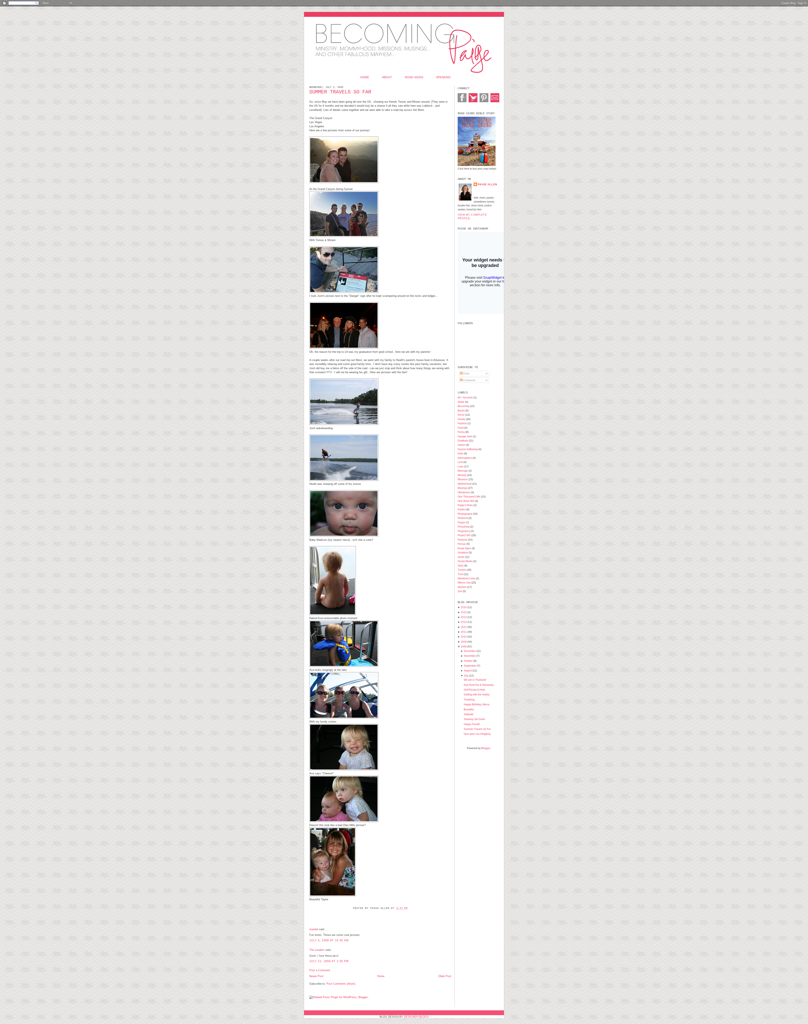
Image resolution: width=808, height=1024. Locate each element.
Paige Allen (487, 184)
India (461, 453)
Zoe (460, 591)
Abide (461, 402)
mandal (313, 929)
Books (461, 410)
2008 (464, 646)
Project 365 (464, 535)
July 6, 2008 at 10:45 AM (329, 940)
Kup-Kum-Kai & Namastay (479, 684)
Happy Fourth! (472, 724)
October (468, 660)
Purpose (463, 539)
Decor (461, 414)
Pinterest (463, 518)
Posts (465, 373)
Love (461, 466)
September (470, 665)
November (470, 655)
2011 (464, 631)
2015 (464, 612)
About (387, 77)
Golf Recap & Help (474, 689)
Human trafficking (468, 449)
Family (462, 419)
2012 (464, 627)
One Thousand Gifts (469, 496)
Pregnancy (464, 531)
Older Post (444, 976)
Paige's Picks (465, 505)
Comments (469, 380)
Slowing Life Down (474, 719)
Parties (462, 509)
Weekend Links (467, 578)
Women (462, 587)
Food (461, 427)
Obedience (464, 492)
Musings (463, 488)
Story (461, 565)
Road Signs (414, 77)
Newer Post (316, 976)
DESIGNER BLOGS (416, 1016)
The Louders (316, 949)
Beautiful (469, 709)
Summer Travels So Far (340, 92)
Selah (461, 557)
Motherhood (465, 483)
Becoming (464, 406)
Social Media (465, 561)
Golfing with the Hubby (477, 694)
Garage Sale (465, 436)
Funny (461, 432)
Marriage (463, 470)
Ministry (462, 475)
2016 (464, 607)
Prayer (462, 522)
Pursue (462, 544)
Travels (462, 569)
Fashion (463, 423)
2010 (464, 636)
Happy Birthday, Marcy (476, 704)
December (470, 651)
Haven (462, 444)
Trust (461, 574)
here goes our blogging (477, 733)
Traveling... (470, 699)
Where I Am (464, 582)
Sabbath (468, 714)
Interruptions (465, 457)
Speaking (443, 77)
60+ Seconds (465, 397)
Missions (463, 479)
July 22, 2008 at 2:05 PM (329, 961)
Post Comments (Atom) (340, 983)
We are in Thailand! (475, 679)
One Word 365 (466, 501)
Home (364, 77)
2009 (464, 641)
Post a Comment (319, 970)
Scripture (463, 552)
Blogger (485, 748)
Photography (465, 513)
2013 (464, 622)
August (468, 670)
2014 (464, 617)
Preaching (464, 526)
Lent (460, 462)
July (466, 675)
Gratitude (463, 440)
